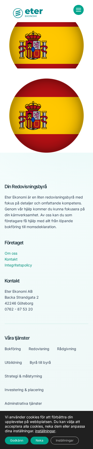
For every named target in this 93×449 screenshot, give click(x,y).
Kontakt (11, 259)
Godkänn (16, 440)
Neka (39, 440)
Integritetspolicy (18, 265)
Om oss (11, 253)
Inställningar (65, 440)
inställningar (45, 431)
